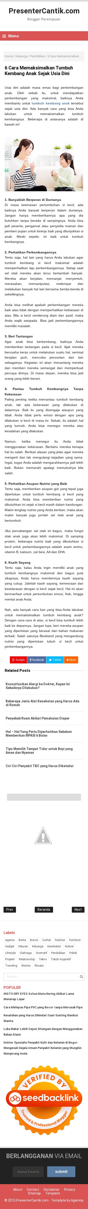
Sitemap (34, 1193)
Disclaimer (52, 1189)
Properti (10, 959)
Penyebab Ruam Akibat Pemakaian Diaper (38, 718)
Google (20, 660)
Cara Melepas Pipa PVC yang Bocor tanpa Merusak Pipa (43, 1007)
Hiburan (23, 946)
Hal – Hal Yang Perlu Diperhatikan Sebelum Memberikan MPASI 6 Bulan (39, 733)
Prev (9, 909)
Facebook (37, 660)
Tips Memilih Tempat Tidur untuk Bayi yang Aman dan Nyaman (39, 750)
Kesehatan (54, 946)
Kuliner (69, 946)
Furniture (74, 940)
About (17, 1189)
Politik (73, 953)
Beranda (44, 909)
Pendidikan (58, 953)
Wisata (39, 965)
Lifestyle (10, 953)
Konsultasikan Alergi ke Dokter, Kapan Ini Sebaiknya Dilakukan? (38, 686)
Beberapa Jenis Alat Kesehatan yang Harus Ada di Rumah (42, 703)
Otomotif (41, 953)
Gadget (9, 946)
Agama (10, 940)
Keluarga (37, 946)
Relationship (27, 959)
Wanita (26, 965)
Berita (22, 940)
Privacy (69, 1189)
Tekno (43, 959)
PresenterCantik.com (32, 1200)
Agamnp (77, 1200)
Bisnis (34, 940)
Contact (33, 1189)
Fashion (60, 940)
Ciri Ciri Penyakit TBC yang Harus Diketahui (39, 766)
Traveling (11, 965)
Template (52, 1193)
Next (78, 909)
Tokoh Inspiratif (61, 959)
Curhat (46, 940)
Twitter (56, 660)
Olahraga (26, 953)
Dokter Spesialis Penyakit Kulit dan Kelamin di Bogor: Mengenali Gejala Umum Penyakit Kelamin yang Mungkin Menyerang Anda (42, 1048)
